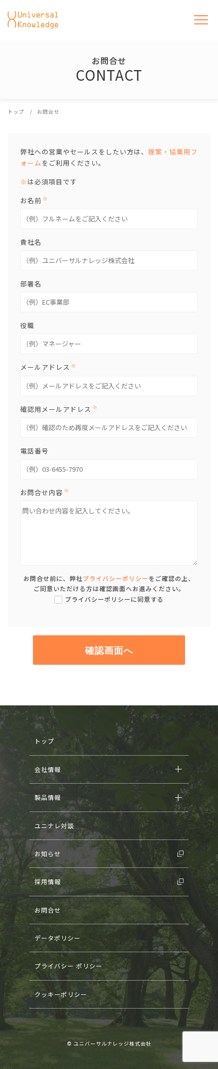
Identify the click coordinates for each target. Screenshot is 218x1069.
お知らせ (47, 853)
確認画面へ (109, 650)
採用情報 (47, 881)
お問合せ (47, 909)
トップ (44, 740)
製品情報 (47, 797)
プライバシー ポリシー (68, 965)
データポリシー (57, 937)
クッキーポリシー (60, 994)
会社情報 (47, 769)
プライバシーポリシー (116, 578)
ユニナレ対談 (54, 825)
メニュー (201, 20)
